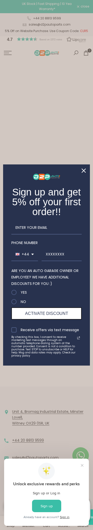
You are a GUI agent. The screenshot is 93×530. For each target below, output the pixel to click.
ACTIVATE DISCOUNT (46, 313)
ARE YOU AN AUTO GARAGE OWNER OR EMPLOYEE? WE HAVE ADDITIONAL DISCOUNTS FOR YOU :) (45, 277)
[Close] (84, 170)
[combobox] (24, 254)
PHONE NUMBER (24, 242)
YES (24, 292)
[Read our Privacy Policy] (78, 338)
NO (23, 301)
